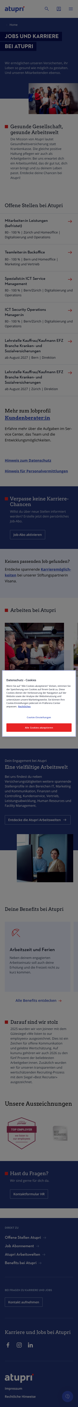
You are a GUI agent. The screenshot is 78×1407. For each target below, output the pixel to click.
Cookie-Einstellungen (39, 717)
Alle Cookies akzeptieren (39, 727)
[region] (39, 703)
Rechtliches (24, 706)
